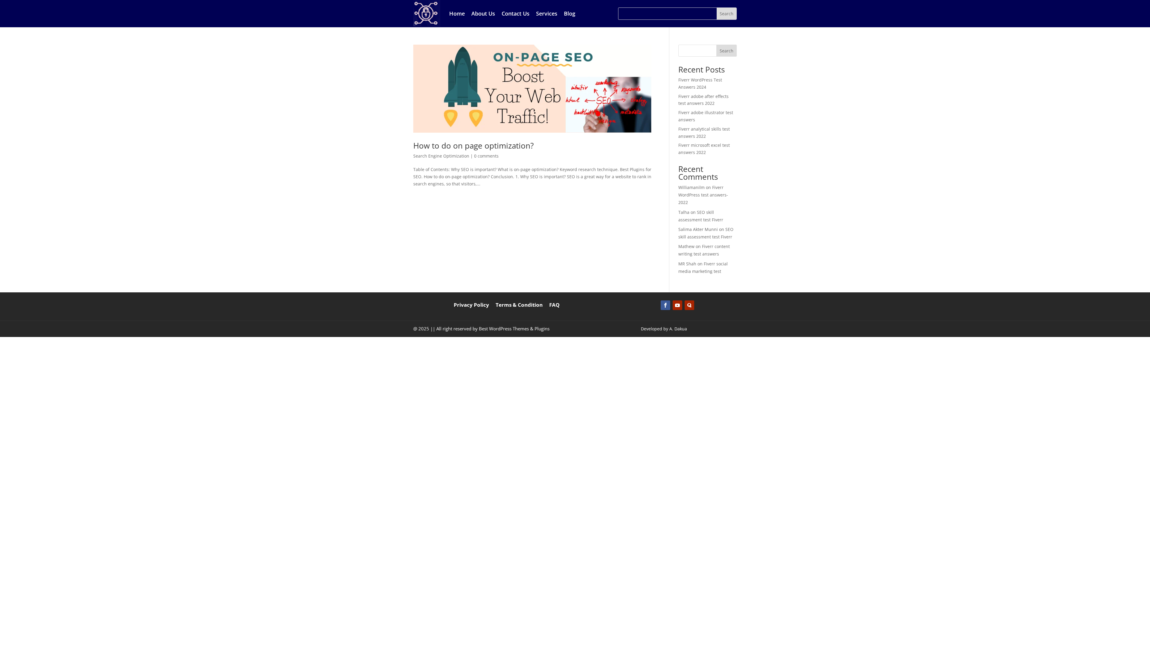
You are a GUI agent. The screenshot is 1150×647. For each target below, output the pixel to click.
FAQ (554, 305)
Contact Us (515, 13)
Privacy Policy (471, 305)
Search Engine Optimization (441, 156)
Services (546, 13)
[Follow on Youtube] (677, 305)
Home (457, 13)
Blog (569, 13)
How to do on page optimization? (473, 145)
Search (726, 51)
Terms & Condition (519, 305)
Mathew (686, 246)
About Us (483, 13)
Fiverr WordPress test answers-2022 (703, 195)
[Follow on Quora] (689, 305)
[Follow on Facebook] (665, 305)
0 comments (486, 156)
